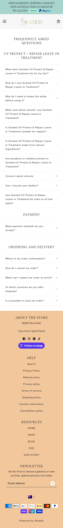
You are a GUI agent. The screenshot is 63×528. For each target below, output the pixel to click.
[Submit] (52, 483)
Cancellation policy (31, 410)
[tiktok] (39, 338)
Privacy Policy (31, 370)
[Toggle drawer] (4, 21)
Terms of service (32, 390)
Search (31, 364)
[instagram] (29, 338)
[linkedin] (34, 338)
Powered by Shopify (31, 520)
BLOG (31, 441)
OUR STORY (31, 455)
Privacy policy (31, 384)
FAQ (31, 448)
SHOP (31, 434)
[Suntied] (31, 21)
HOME (31, 428)
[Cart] (58, 21)
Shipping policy (31, 397)
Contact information (31, 404)
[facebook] (24, 338)
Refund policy (31, 377)
